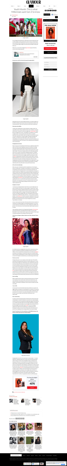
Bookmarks (32, 455)
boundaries (20, 177)
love (13, 270)
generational (28, 47)
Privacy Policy (55, 455)
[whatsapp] (22, 419)
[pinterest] (20, 419)
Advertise (36, 455)
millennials (23, 392)
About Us (40, 455)
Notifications (28, 455)
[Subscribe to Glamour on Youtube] (52, 10)
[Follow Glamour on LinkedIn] (45, 10)
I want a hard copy (50, 52)
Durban (21, 367)
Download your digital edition (50, 48)
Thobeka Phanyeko (13, 396)
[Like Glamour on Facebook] (47, 10)
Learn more (57, 463)
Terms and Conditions (49, 455)
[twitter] (18, 419)
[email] (23, 419)
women (19, 392)
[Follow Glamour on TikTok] (54, 10)
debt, (15, 156)
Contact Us (43, 455)
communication (33, 131)
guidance (36, 251)
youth (27, 305)
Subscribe (32, 387)
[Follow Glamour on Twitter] (50, 10)
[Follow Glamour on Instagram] (49, 10)
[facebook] (16, 419)
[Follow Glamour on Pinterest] (55, 10)
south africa (16, 392)
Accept (62, 464)
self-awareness (35, 209)
